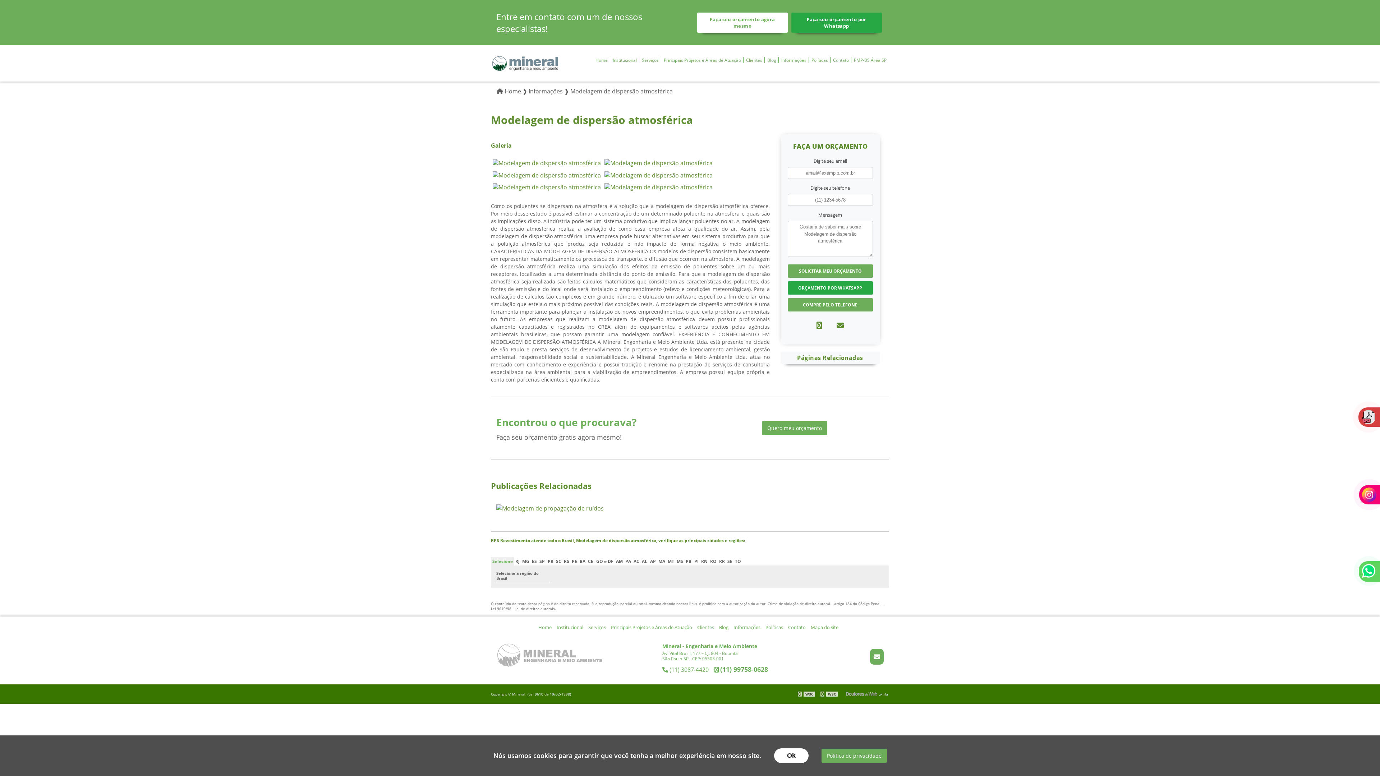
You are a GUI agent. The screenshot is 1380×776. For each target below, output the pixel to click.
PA (628, 561)
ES (534, 561)
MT (671, 561)
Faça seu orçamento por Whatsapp (836, 22)
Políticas (819, 60)
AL (644, 561)
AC (636, 561)
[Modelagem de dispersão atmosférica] (547, 162)
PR (550, 561)
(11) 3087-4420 (689, 670)
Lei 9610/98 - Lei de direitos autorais (523, 608)
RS (566, 561)
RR (722, 561)
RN (704, 561)
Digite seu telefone (830, 188)
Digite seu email (830, 161)
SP (542, 561)
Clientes (754, 60)
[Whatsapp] (819, 325)
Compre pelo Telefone (830, 305)
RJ (517, 561)
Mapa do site (824, 627)
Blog (771, 60)
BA (582, 561)
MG (525, 561)
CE (590, 561)
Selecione (502, 561)
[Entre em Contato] (840, 325)
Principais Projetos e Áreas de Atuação (702, 60)
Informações (793, 60)
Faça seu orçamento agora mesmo (742, 22)
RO (713, 561)
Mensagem (830, 215)
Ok (791, 755)
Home (601, 60)
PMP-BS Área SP (870, 60)
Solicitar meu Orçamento (830, 271)
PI (696, 561)
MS (680, 561)
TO (738, 561)
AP (653, 561)
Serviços (650, 60)
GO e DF (604, 561)
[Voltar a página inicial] (525, 63)
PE (574, 561)
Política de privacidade (854, 755)
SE (729, 561)
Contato (841, 60)
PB (688, 561)
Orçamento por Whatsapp (830, 288)
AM (619, 561)
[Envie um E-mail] (877, 657)
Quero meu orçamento (794, 428)
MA (661, 561)
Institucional (625, 60)
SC (558, 561)
